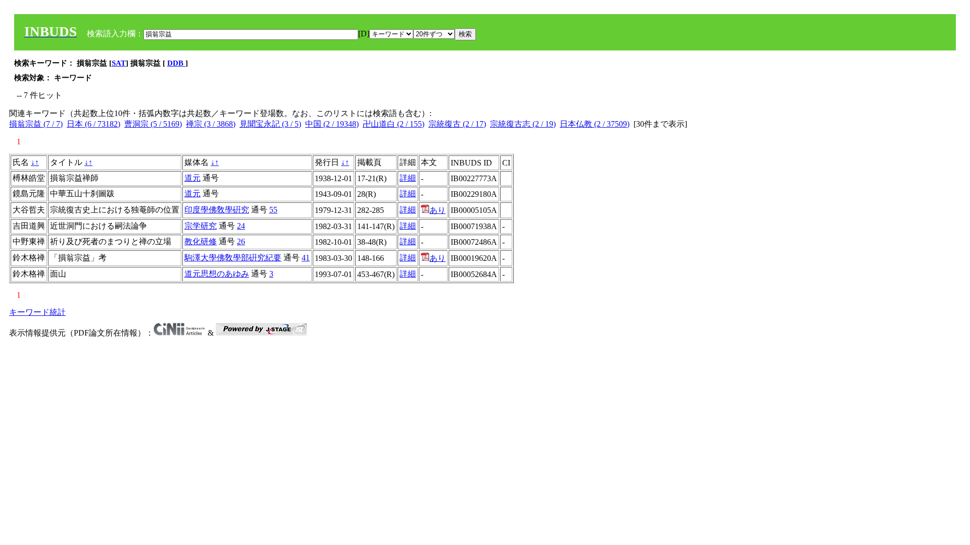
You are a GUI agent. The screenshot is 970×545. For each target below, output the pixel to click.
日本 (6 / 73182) (93, 124)
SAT (119, 63)
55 (273, 209)
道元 (192, 178)
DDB (176, 63)
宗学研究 (200, 226)
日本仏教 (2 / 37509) (594, 124)
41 (306, 257)
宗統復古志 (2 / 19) (523, 124)
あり (437, 210)
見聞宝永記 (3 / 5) (270, 124)
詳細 (408, 178)
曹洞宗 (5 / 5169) (153, 124)
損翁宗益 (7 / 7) (36, 124)
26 (241, 241)
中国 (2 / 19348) (332, 124)
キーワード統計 (37, 312)
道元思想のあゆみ (216, 273)
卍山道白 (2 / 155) (393, 124)
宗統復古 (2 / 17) (457, 124)
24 (241, 226)
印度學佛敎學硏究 (216, 209)
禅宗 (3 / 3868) (210, 124)
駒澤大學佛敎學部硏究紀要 (232, 257)
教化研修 (200, 241)
